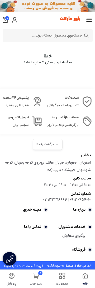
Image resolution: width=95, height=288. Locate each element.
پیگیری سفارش (74, 235)
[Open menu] (89, 20)
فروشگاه (79, 249)
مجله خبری (32, 209)
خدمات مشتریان (72, 227)
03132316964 (55, 199)
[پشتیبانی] (9, 259)
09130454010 (80, 199)
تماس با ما (32, 227)
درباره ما (79, 209)
